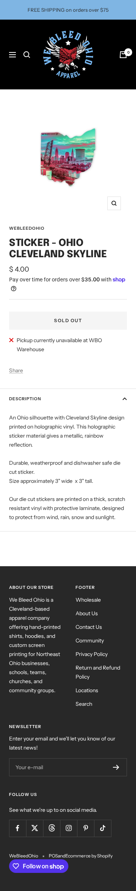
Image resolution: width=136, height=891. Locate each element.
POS (53, 856)
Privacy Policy (92, 654)
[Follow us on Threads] (51, 828)
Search (84, 704)
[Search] (26, 54)
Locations (87, 690)
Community (90, 640)
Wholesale (88, 599)
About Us (87, 613)
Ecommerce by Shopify (89, 856)
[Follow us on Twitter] (34, 828)
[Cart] (123, 54)
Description (25, 398)
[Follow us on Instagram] (68, 828)
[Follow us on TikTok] (102, 828)
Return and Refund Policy (98, 672)
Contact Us (89, 627)
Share (16, 370)
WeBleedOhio (27, 228)
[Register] (116, 767)
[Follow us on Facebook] (17, 828)
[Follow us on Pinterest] (85, 828)
